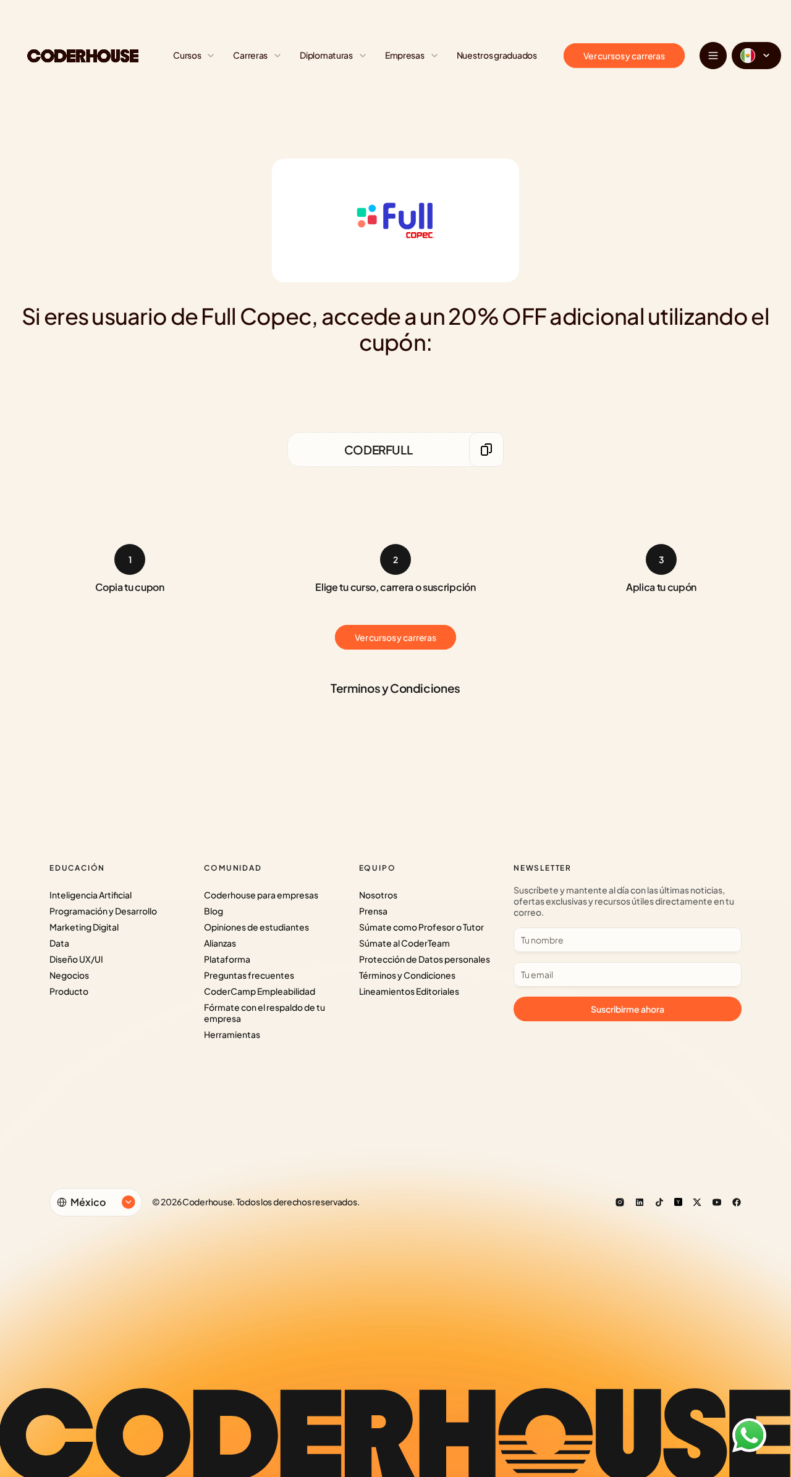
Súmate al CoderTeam (404, 942)
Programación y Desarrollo (103, 910)
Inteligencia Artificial (90, 894)
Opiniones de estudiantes (256, 926)
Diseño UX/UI (76, 958)
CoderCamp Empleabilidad (259, 991)
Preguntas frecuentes (249, 975)
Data (59, 942)
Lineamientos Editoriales (409, 991)
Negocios (69, 975)
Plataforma (227, 958)
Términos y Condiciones (407, 975)
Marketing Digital (84, 926)
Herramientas (232, 1034)
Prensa (373, 910)
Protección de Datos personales (424, 958)
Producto (68, 991)
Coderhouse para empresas (261, 894)
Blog (213, 910)
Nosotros (378, 894)
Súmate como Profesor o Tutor (421, 926)
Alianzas (220, 942)
